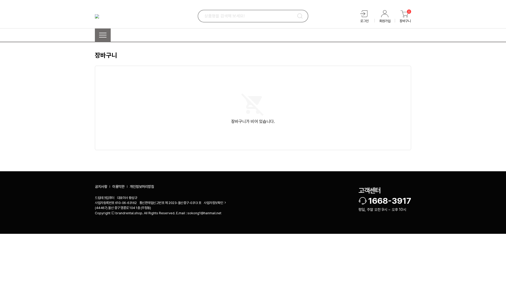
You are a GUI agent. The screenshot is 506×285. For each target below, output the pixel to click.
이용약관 (118, 186)
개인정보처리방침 (142, 186)
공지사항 (101, 186)
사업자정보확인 (213, 203)
